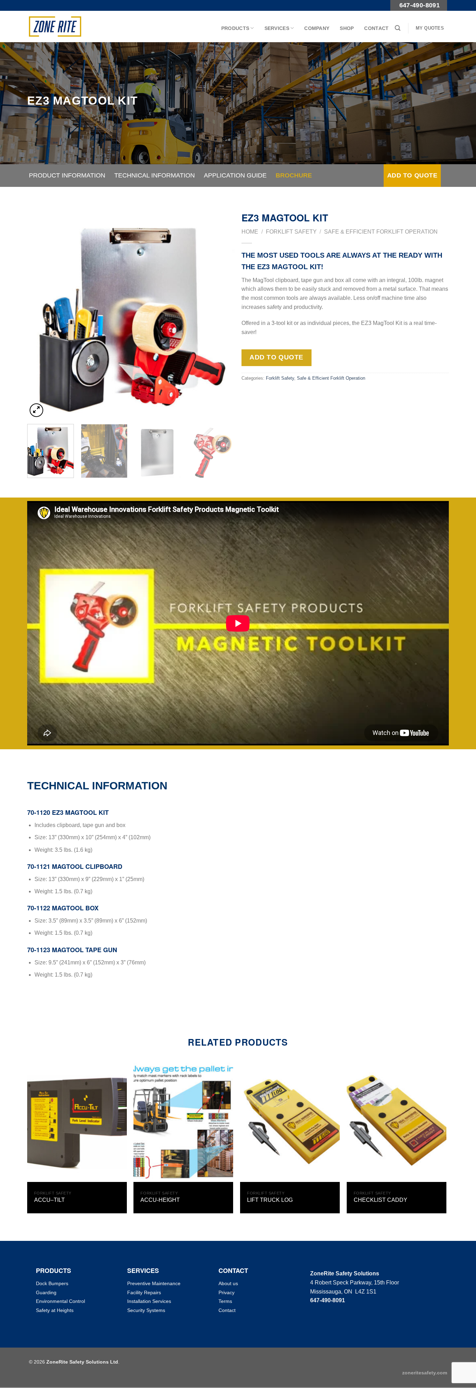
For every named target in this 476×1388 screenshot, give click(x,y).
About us (228, 1283)
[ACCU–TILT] (77, 1122)
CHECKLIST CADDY (380, 1200)
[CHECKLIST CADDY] (396, 1122)
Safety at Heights (55, 1310)
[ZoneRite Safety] (55, 26)
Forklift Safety (291, 232)
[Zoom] (36, 410)
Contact (376, 28)
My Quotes (430, 28)
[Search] (398, 28)
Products (235, 28)
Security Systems (146, 1310)
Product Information (67, 175)
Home (249, 232)
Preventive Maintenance (154, 1283)
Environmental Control (60, 1301)
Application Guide (235, 175)
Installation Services (149, 1301)
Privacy (226, 1292)
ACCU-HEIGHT (160, 1200)
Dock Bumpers (52, 1283)
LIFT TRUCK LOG (270, 1200)
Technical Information (154, 175)
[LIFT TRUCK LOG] (290, 1122)
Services (276, 28)
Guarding (46, 1292)
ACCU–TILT (49, 1200)
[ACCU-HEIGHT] (183, 1122)
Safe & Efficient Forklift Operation (381, 232)
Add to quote (412, 175)
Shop (347, 28)
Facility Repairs (144, 1292)
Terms (225, 1301)
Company (316, 28)
